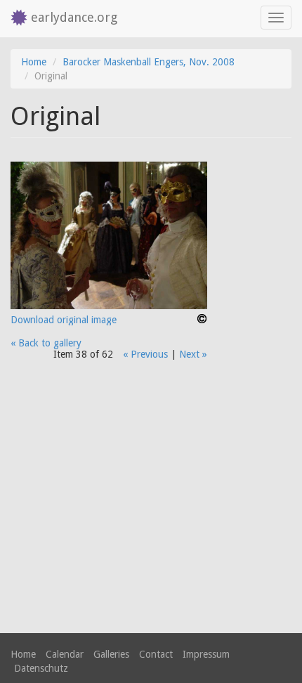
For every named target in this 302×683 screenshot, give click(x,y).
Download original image (64, 319)
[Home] (15, 19)
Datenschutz (41, 668)
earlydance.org (74, 17)
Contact (156, 654)
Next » (193, 354)
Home (33, 61)
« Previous (145, 354)
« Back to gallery (46, 343)
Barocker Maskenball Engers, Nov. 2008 (149, 61)
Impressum (206, 654)
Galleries (111, 654)
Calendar (65, 654)
